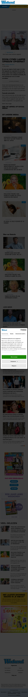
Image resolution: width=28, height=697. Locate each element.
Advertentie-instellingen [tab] (21, 333)
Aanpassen (13, 361)
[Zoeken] (26, 2)
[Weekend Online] (8, 2)
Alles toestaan (14, 357)
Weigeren (14, 365)
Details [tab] (11, 333)
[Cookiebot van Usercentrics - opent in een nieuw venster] (20, 330)
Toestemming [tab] (5, 333)
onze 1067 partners (9, 340)
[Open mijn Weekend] (23, 2)
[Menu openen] (20, 2)
